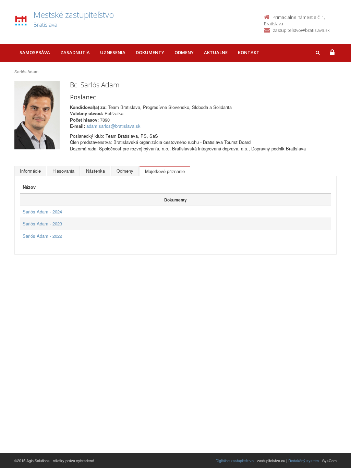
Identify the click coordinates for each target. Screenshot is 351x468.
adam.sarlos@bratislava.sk (113, 126)
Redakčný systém (303, 460)
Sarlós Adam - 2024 (42, 211)
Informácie (30, 171)
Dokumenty (150, 52)
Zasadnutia (75, 52)
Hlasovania (63, 171)
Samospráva (35, 52)
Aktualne (216, 52)
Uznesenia (112, 52)
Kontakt (248, 52)
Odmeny (184, 52)
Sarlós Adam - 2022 (42, 236)
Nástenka (95, 171)
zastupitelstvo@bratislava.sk (301, 30)
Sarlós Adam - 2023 (42, 223)
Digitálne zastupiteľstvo (235, 460)
